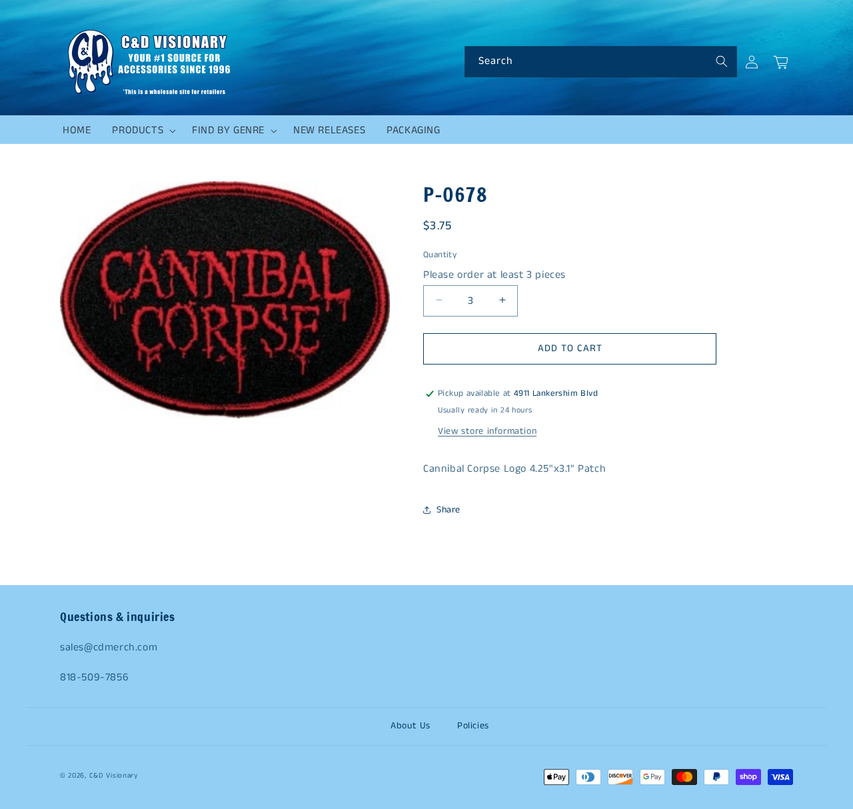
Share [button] (448, 509)
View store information (487, 431)
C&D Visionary (113, 775)
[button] (141, 130)
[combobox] (600, 62)
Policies (473, 725)
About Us (410, 725)
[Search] (721, 61)
